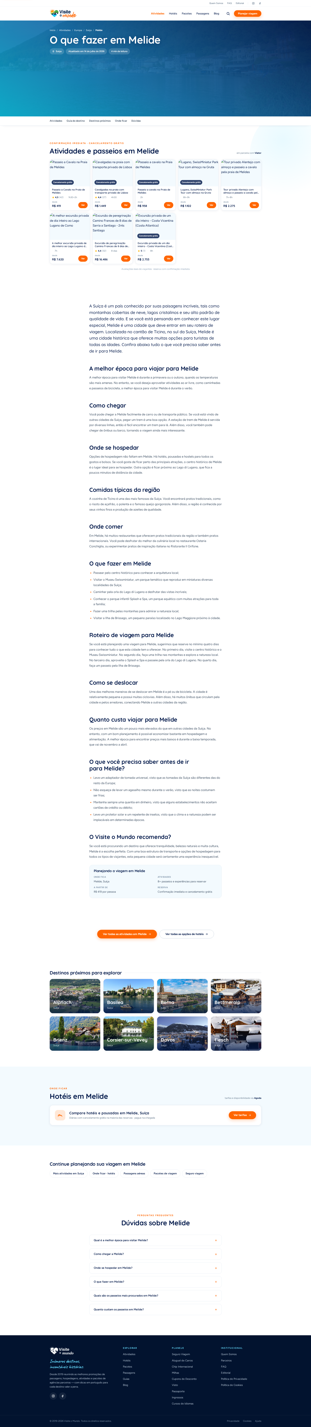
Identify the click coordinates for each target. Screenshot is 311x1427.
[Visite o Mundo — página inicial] (63, 13)
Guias (126, 1379)
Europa (78, 30)
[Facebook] (260, 3)
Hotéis (173, 13)
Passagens (202, 13)
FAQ (229, 3)
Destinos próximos (100, 120)
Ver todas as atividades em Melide (125, 934)
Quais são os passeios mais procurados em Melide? (155, 1295)
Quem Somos (216, 3)
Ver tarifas (240, 1115)
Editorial (240, 3)
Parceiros (226, 1360)
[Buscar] (228, 13)
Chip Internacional (182, 1366)
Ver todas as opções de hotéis (184, 934)
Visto (175, 1385)
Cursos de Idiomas (182, 1403)
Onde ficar (121, 120)
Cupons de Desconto (184, 1379)
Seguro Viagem (181, 1354)
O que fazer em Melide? (155, 1282)
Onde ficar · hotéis (104, 1173)
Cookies (247, 1421)
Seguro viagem (195, 1173)
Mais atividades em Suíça (68, 1173)
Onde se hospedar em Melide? (155, 1268)
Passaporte (178, 1391)
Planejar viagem (247, 13)
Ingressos (177, 1397)
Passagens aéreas (134, 1173)
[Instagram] (253, 3)
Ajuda (258, 1421)
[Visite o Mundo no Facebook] (62, 1396)
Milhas (175, 1372)
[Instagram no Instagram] (53, 1396)
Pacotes (187, 13)
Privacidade (233, 1421)
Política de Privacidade (234, 1379)
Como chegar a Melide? (155, 1254)
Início (52, 30)
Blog (216, 13)
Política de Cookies (232, 1385)
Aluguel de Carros (182, 1360)
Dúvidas (136, 120)
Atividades (157, 13)
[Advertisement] (155, 81)
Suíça (89, 30)
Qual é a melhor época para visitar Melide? (155, 1240)
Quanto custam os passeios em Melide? (155, 1309)
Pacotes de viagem (165, 1173)
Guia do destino (76, 120)
